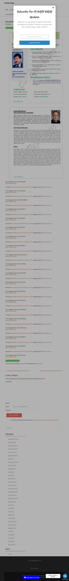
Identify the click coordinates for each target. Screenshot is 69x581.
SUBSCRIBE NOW (34, 43)
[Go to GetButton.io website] (65, 579)
